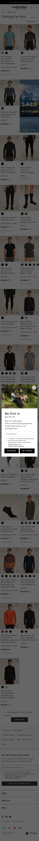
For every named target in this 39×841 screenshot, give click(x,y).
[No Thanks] (34, 388)
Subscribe (11, 451)
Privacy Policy (13, 444)
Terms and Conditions (16, 446)
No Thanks (27, 451)
